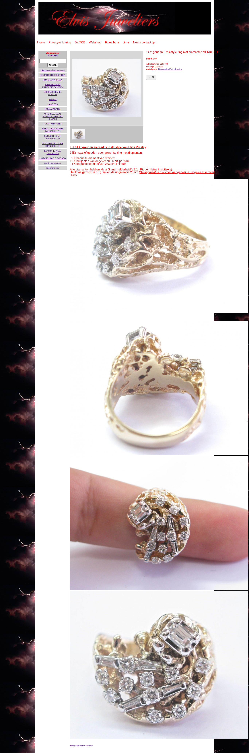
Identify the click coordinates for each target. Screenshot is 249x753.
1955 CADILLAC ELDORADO (52, 158)
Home (41, 42)
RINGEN (53, 99)
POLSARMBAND (52, 109)
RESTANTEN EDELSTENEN (52, 75)
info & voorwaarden (52, 163)
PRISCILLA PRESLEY (52, 80)
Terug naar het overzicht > (81, 746)
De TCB (80, 42)
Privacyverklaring (60, 42)
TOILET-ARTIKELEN (52, 124)
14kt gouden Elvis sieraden (53, 70)
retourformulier (52, 168)
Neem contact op (144, 42)
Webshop (95, 42)
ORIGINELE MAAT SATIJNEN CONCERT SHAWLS (53, 116)
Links (125, 42)
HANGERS (53, 104)
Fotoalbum (112, 42)
